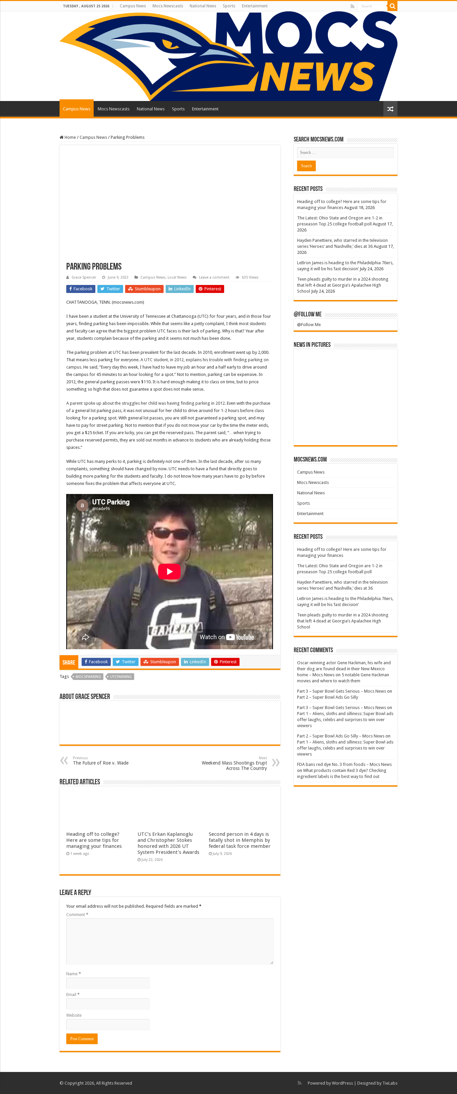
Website (74, 1015)
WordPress (342, 1083)
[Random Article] (390, 109)
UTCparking (121, 677)
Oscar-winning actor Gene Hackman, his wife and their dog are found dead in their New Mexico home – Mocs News (344, 668)
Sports (229, 6)
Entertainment (255, 6)
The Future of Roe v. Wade (100, 761)
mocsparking (88, 677)
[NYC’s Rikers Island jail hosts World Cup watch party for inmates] (378, 430)
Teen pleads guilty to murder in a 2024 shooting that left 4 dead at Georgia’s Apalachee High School (342, 285)
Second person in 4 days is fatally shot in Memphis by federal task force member (240, 840)
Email (73, 994)
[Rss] (352, 6)
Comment (77, 914)
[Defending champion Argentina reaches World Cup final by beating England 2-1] (346, 430)
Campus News (133, 6)
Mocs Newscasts (168, 6)
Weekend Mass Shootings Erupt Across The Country (234, 763)
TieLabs (389, 1083)
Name (73, 973)
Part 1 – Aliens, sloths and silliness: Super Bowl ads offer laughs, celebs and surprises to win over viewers (345, 719)
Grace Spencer (84, 277)
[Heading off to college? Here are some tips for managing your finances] (313, 364)
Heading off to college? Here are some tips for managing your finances (94, 840)
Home (70, 137)
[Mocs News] (228, 56)
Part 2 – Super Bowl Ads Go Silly (327, 697)
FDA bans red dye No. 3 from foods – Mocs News (344, 764)
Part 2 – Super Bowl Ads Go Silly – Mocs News (340, 735)
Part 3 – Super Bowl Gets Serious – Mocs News (341, 691)
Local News (177, 277)
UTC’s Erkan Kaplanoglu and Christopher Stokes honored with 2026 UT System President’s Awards (168, 843)
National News (203, 6)
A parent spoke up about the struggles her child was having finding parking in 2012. (146, 403)
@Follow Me (308, 314)
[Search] (392, 6)
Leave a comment (214, 277)
